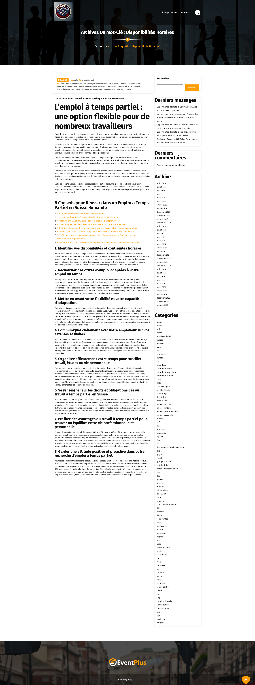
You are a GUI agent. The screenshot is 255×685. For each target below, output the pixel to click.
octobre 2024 (163, 262)
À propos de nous (170, 12)
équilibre (114, 86)
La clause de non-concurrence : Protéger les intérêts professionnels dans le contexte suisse (177, 117)
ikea (158, 476)
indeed (160, 479)
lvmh (159, 522)
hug (158, 472)
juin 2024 (161, 276)
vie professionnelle (123, 89)
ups (158, 615)
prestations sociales (65, 89)
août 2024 (161, 269)
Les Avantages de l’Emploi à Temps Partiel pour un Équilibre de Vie (89, 98)
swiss (159, 580)
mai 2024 (161, 280)
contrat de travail (121, 84)
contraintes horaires (104, 84)
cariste (160, 358)
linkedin (160, 512)
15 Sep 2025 (62, 80)
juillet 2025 (161, 230)
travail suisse (163, 605)
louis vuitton (163, 519)
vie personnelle (109, 89)
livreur (160, 515)
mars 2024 (161, 287)
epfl (158, 422)
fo (158, 444)
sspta (75, 80)
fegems (160, 436)
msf (158, 540)
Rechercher (163, 78)
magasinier (162, 526)
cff (158, 361)
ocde (159, 544)
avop (159, 347)
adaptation (64, 84)
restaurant (162, 554)
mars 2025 (161, 244)
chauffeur (161, 365)
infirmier (160, 483)
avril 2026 (161, 197)
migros (160, 537)
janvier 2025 (162, 251)
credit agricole (163, 390)
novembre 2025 (163, 215)
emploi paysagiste (165, 415)
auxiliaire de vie (164, 336)
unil (158, 612)
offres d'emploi (134, 86)
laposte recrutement (166, 504)
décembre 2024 (163, 255)
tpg (158, 597)
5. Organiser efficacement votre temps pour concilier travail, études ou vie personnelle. (97, 228)
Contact (185, 12)
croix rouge (162, 393)
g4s (158, 451)
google (160, 458)
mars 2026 (161, 201)
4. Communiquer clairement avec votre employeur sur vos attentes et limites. (92, 224)
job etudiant (162, 490)
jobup (159, 497)
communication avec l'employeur (82, 84)
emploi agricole (164, 404)
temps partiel (86, 89)
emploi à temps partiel (88, 86)
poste (159, 551)
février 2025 (162, 248)
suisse (159, 576)
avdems (160, 343)
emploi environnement (167, 411)
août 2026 (161, 183)
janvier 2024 (162, 294)
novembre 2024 (164, 258)
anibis (159, 333)
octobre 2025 (162, 219)
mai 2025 (160, 237)
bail (158, 350)
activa (159, 322)
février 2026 (162, 205)
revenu (77, 89)
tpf (158, 594)
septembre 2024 (164, 265)
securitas (161, 565)
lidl (158, 508)
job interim (162, 494)
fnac (159, 440)
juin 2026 (161, 190)
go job (159, 454)
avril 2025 (161, 240)
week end (161, 619)
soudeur (161, 572)
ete (158, 426)
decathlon (161, 397)
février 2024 (162, 291)
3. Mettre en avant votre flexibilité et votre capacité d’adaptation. (86, 221)
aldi (158, 329)
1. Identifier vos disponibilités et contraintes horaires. (81, 214)
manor (160, 529)
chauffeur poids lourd (167, 372)
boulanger (162, 354)
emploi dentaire (164, 408)
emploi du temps (104, 86)
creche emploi (163, 386)
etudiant (161, 429)
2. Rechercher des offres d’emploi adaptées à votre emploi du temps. (88, 217)
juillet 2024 (162, 273)
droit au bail (162, 401)
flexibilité (123, 86)
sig (158, 569)
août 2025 (161, 226)
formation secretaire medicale (170, 447)
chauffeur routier (165, 376)
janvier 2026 (162, 208)
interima (160, 486)
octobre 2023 (162, 305)
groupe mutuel (164, 461)
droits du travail (71, 86)
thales (160, 590)
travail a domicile (164, 601)
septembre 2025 (164, 223)
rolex (159, 562)
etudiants (161, 433)
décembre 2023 (163, 298)
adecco (160, 325)
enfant (160, 418)
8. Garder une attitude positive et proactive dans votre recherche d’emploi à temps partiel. (98, 242)
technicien (161, 583)
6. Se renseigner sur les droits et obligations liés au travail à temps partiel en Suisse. (95, 231)
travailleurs (97, 89)
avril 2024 (161, 283)
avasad (160, 340)
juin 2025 (161, 233)
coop (159, 383)
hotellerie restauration (167, 469)
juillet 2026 (162, 187)
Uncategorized (88, 80)
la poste (160, 501)
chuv (159, 379)
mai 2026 (161, 194)
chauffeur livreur (165, 368)
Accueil (99, 46)
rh (158, 558)
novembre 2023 (163, 301)
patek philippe (163, 547)
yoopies (160, 622)
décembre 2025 (163, 212)
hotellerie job (163, 465)
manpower (162, 533)
